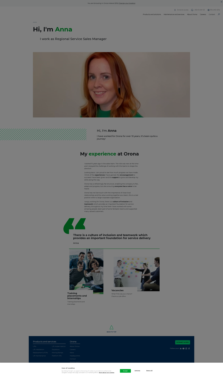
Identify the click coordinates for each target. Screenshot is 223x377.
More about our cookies (106, 372)
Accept (125, 371)
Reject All (149, 370)
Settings (137, 370)
